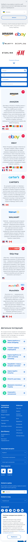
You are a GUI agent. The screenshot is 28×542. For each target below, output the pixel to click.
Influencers (19, 433)
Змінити (14, 17)
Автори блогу (20, 435)
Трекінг (3, 417)
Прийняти (14, 537)
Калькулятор (5, 420)
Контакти (19, 430)
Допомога (19, 427)
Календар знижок (6, 426)
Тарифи (3, 423)
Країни (18, 411)
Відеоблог (19, 421)
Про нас (18, 408)
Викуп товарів (5, 414)
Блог (17, 418)
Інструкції (19, 424)
